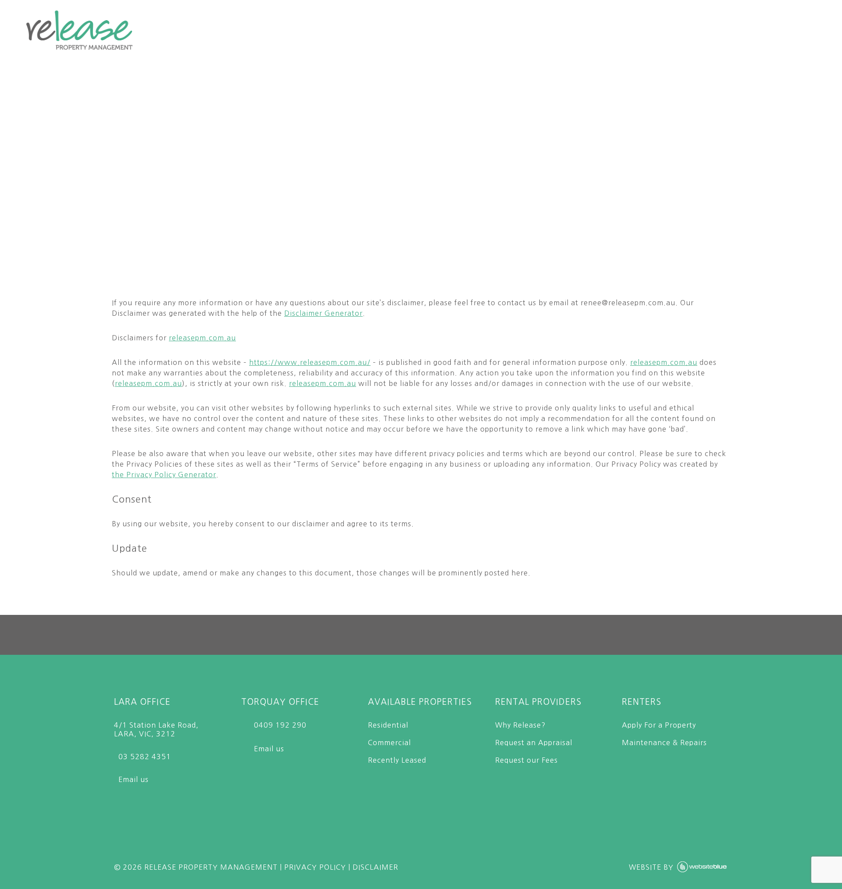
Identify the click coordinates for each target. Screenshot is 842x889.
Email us (131, 779)
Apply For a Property (659, 724)
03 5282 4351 (142, 756)
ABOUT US (626, 29)
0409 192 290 (279, 724)
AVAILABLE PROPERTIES (221, 29)
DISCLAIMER (375, 867)
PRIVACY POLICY (315, 867)
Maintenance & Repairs (664, 742)
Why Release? (520, 724)
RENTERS (444, 29)
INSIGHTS (702, 29)
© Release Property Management (196, 867)
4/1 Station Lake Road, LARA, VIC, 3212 (156, 729)
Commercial (389, 742)
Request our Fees (526, 760)
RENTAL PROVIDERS (349, 29)
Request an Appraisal (533, 742)
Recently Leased (397, 760)
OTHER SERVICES (533, 29)
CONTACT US (785, 29)
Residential (388, 724)
